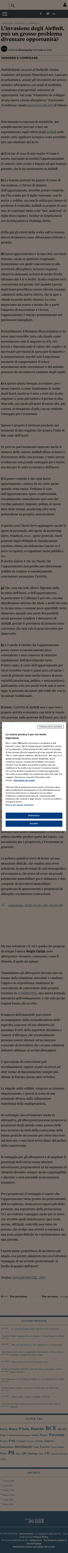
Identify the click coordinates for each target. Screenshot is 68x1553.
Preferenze (34, 815)
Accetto (34, 823)
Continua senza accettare (50, 727)
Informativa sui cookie (24, 780)
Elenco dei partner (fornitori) (19, 805)
